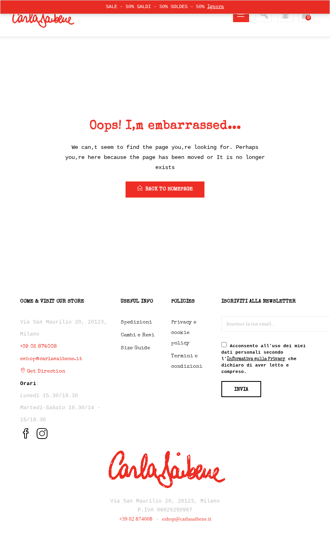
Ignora (215, 7)
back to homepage (169, 189)
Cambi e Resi (138, 335)
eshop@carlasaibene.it (51, 359)
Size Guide (135, 348)
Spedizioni (136, 322)
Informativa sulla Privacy (256, 359)
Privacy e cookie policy (183, 333)
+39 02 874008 (38, 346)
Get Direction (45, 371)
